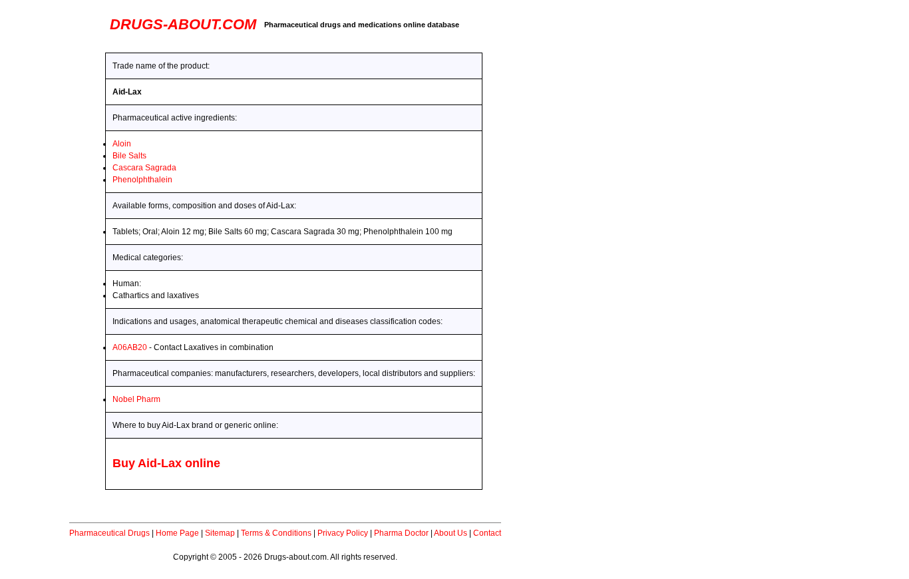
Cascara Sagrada (144, 167)
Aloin (121, 143)
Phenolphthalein (142, 179)
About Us (450, 533)
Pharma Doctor (401, 533)
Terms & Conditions (276, 533)
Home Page (177, 533)
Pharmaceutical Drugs (109, 533)
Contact (487, 533)
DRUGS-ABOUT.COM (183, 24)
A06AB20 (129, 347)
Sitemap (220, 533)
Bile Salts (129, 155)
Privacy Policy (342, 533)
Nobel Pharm (136, 399)
